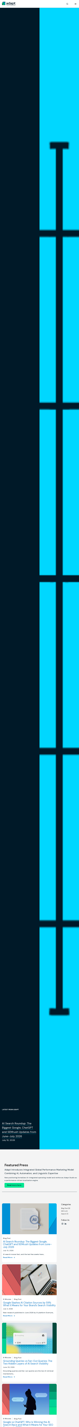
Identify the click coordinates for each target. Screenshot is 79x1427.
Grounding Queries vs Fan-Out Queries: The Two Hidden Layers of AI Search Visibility (27, 1362)
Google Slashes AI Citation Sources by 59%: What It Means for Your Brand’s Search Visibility (29, 1304)
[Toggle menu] (75, 4)
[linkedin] (65, 1224)
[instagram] (62, 1224)
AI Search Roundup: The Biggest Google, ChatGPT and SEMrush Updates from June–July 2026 (27, 1244)
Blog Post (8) (65, 1208)
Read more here (14, 1185)
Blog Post (7, 1238)
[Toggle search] (67, 4)
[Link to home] (8, 4)
